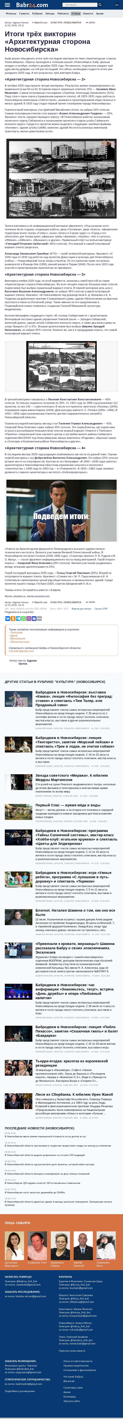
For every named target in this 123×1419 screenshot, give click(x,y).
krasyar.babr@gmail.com (83, 1316)
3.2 (24, 1412)
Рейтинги (63, 13)
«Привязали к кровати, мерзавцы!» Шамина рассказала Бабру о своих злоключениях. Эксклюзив (75, 948)
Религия (68, 821)
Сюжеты (24, 13)
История (77, 821)
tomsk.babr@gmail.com (82, 1343)
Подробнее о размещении (20, 1391)
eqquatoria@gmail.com (28, 1372)
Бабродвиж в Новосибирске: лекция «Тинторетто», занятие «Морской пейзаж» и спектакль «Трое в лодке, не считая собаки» (75, 742)
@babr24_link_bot (27, 1281)
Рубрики (37, 13)
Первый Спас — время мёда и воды (68, 805)
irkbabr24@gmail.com (82, 1302)
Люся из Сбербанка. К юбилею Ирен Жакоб (74, 1094)
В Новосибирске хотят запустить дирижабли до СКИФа (35, 1192)
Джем (13, 635)
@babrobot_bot (25, 1369)
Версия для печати (81, 609)
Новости (88, 13)
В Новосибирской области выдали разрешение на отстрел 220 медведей (45, 1155)
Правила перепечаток (76, 1365)
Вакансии (69, 1381)
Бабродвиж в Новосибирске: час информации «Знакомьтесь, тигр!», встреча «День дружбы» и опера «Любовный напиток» (75, 991)
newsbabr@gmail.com (28, 1284)
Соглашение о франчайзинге (79, 1370)
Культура (56, 22)
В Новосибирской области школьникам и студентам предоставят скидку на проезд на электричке (58, 1145)
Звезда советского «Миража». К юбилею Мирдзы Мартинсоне (72, 777)
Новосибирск (72, 22)
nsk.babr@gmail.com (21, 651)
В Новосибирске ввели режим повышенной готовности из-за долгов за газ (45, 1136)
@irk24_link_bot (80, 1298)
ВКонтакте (17, 638)
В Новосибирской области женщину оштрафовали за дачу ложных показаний (47, 1173)
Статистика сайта (73, 1387)
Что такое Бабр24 (73, 1376)
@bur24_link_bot (80, 1284)
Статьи (76, 13)
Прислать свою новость (72, 1351)
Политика (69, 934)
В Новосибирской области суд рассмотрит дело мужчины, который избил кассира (49, 1164)
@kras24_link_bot (80, 1312)
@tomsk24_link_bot (81, 1340)
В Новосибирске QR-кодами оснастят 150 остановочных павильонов (42, 1183)
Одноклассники (20, 641)
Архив (99, 13)
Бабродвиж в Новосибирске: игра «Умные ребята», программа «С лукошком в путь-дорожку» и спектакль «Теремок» (73, 877)
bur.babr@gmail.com (81, 1288)
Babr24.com (41, 22)
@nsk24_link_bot (80, 1326)
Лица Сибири (17, 1223)
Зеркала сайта (71, 1401)
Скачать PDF (101, 609)
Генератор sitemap (77, 1412)
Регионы (11, 13)
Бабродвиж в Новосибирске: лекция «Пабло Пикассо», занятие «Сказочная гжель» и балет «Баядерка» (77, 1031)
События (69, 728)
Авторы (49, 13)
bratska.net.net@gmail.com (31, 1296)
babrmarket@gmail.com (29, 1384)
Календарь (69, 1396)
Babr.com (32, 5)
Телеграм (16, 632)
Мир (76, 796)
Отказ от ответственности (77, 1361)
